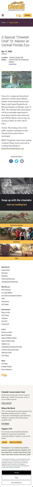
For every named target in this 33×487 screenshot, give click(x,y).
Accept (16, 472)
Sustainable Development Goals (11, 347)
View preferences (16, 483)
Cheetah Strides (6, 366)
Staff (3, 298)
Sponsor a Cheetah (15, 442)
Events (3, 22)
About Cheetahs (6, 335)
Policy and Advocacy (8, 279)
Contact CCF (5, 324)
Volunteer (16, 242)
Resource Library (17, 225)
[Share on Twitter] (16, 161)
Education (4, 276)
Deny (16, 478)
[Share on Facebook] (11, 161)
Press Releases (6, 369)
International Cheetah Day (9, 282)
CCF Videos (5, 355)
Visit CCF (4, 321)
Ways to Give (5, 312)
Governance (5, 301)
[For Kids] (19, 15)
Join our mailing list (16, 204)
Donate (27, 15)
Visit (16, 258)
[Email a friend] (22, 161)
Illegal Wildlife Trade (8, 341)
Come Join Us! (6, 403)
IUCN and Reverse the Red (10, 350)
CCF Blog (4, 364)
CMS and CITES (6, 353)
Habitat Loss (5, 344)
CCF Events (5, 315)
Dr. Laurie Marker (6, 293)
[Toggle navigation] (2, 15)
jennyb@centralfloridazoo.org (12, 148)
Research (4, 273)
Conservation (5, 270)
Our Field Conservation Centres (11, 296)
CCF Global (5, 304)
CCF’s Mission (6, 290)
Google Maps (12, 64)
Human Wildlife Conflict (8, 338)
